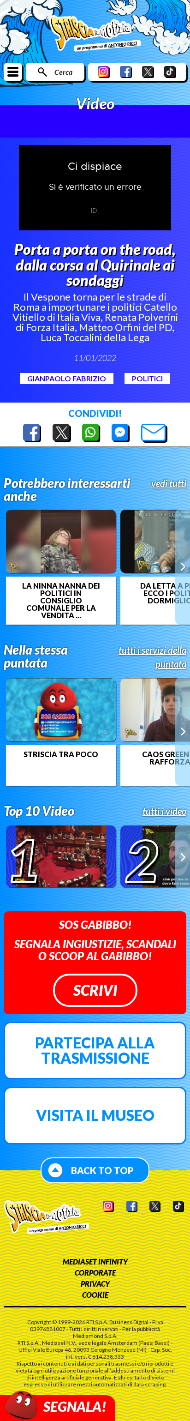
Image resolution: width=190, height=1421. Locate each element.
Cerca (63, 71)
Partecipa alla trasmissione (95, 1050)
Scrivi (95, 990)
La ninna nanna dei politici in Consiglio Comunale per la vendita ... (61, 600)
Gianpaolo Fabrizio (66, 378)
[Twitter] (148, 72)
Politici (147, 378)
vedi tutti (168, 483)
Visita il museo (95, 1115)
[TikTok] (170, 72)
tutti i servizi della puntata (152, 656)
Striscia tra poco (61, 754)
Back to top (102, 1170)
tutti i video (164, 811)
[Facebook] (126, 72)
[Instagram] (104, 72)
